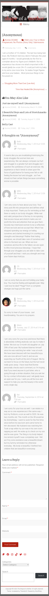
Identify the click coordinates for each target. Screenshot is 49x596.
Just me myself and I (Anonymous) (20, 103)
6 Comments (32, 48)
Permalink (22, 149)
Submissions (38, 42)
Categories (6, 562)
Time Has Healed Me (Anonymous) (31, 89)
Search (5, 572)
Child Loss (28, 40)
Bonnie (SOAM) (11, 40)
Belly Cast (7, 124)
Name (5, 506)
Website (5, 531)
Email (5, 518)
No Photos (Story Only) (23, 42)
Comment (7, 472)
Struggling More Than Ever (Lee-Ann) (18, 83)
